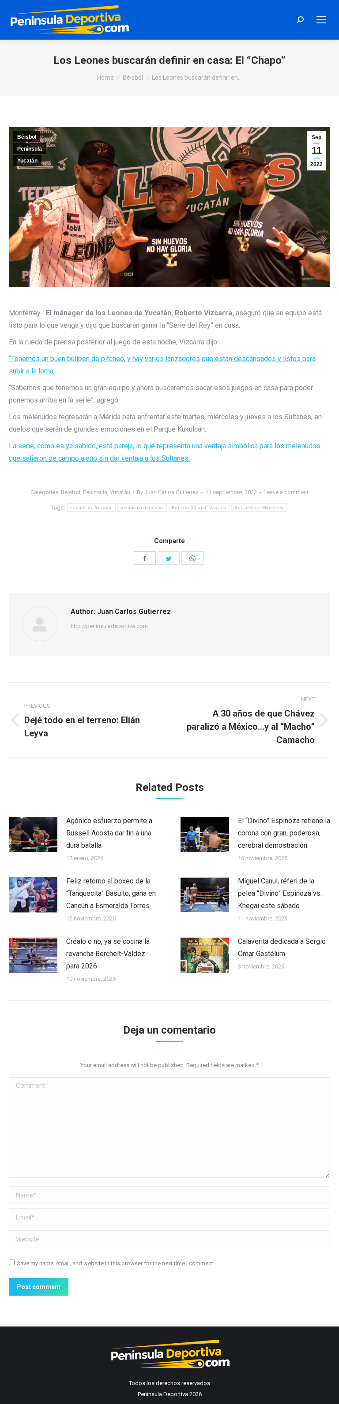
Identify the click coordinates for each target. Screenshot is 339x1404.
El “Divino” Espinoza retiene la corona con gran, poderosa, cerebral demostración (284, 833)
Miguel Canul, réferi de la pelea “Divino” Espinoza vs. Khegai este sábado (280, 893)
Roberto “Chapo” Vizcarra (199, 507)
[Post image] (33, 834)
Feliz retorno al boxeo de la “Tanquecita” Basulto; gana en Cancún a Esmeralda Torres (111, 893)
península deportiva (142, 507)
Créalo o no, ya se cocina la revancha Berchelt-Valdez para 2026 (108, 953)
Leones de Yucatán (91, 507)
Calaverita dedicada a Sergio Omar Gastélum (282, 947)
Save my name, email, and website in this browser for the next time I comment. (116, 1263)
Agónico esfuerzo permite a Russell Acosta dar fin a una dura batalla (109, 833)
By (168, 492)
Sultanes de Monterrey (258, 507)
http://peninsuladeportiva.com (109, 626)
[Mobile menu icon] (321, 20)
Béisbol (26, 137)
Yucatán (27, 161)
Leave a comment (286, 492)
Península (29, 149)
